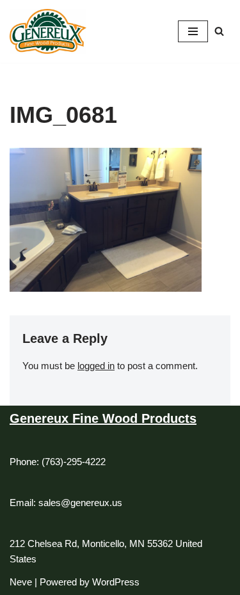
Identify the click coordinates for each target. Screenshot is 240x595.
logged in (96, 365)
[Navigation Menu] (193, 31)
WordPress (116, 581)
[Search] (219, 31)
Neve (21, 581)
